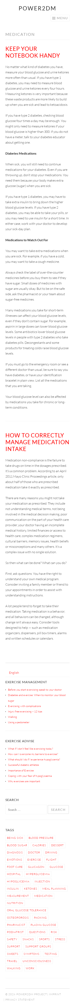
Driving (51, 852)
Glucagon (36, 866)
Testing (51, 953)
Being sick (15, 837)
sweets (12, 953)
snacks (28, 939)
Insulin (13, 888)
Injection (42, 881)
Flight (51, 859)
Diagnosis (15, 852)
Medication (43, 895)
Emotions (14, 859)
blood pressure (41, 837)
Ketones (30, 888)
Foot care (15, 866)
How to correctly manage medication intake (37, 442)
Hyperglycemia (38, 874)
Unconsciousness (37, 961)
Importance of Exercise (21, 770)
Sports (44, 939)
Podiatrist (15, 932)
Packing (40, 917)
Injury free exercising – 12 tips (25, 711)
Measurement (18, 895)
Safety (12, 939)
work (30, 968)
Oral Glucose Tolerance (26, 910)
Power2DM (37, 8)
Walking (12, 716)
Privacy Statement (20, 999)
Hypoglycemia (18, 881)
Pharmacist (16, 924)
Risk (54, 932)
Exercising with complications (24, 706)
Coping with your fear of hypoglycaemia (30, 775)
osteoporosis (18, 917)
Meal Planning (54, 888)
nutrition (15, 903)
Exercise (34, 859)
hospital (14, 874)
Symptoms (31, 953)
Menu (62, 18)
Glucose (56, 866)
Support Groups (38, 946)
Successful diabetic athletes (23, 764)
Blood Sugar (17, 845)
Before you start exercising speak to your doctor (35, 689)
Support (13, 946)
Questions (37, 932)
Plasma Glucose (43, 924)
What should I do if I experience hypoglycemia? (34, 759)
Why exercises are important (24, 781)
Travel (12, 961)
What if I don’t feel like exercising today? (30, 748)
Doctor (34, 852)
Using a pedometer (18, 722)
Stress (60, 939)
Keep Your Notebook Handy (32, 52)
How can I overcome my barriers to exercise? (33, 754)
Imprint (55, 994)
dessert (57, 845)
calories (39, 845)
